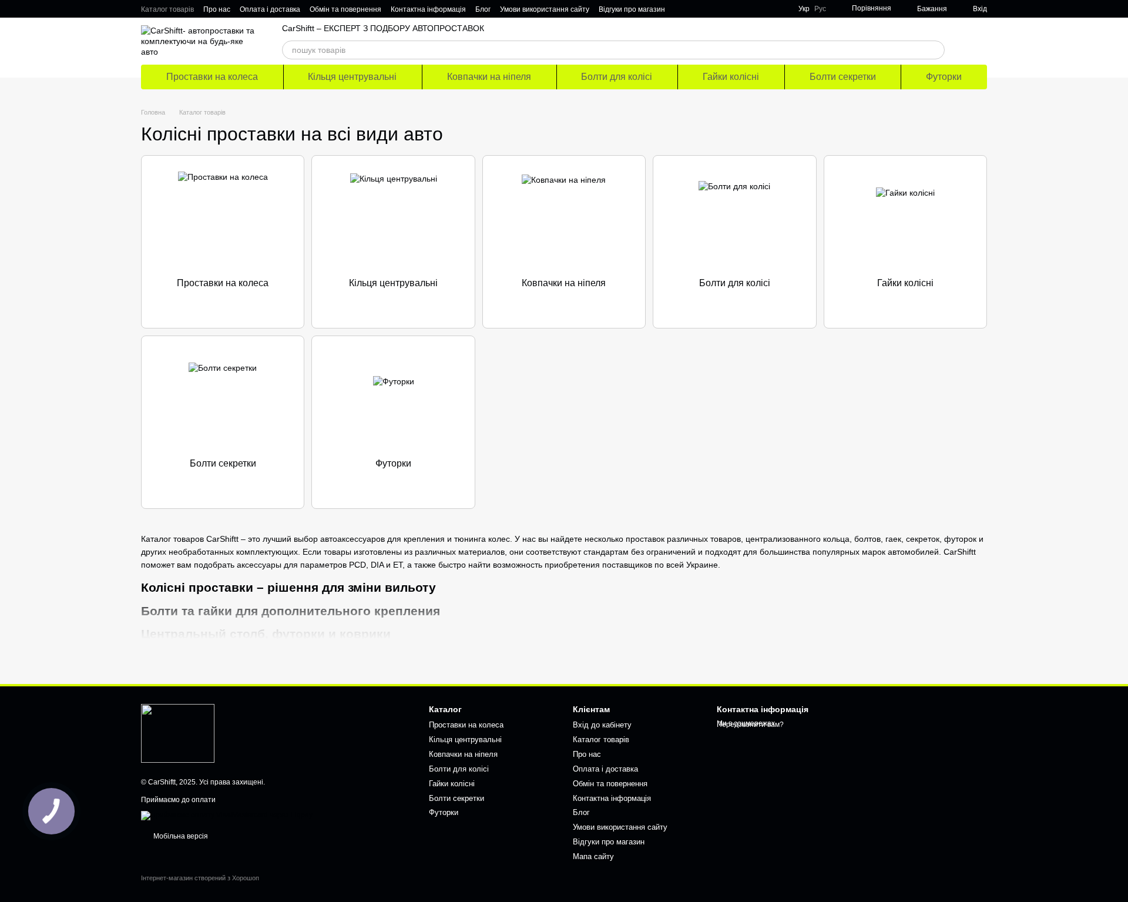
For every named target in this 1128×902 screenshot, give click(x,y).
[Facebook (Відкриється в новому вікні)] (709, 9)
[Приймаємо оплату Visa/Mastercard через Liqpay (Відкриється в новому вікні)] (227, 815)
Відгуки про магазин (632, 9)
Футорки (944, 77)
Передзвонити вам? (750, 724)
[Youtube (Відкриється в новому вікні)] (723, 9)
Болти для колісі (616, 77)
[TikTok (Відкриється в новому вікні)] (695, 9)
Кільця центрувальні (352, 77)
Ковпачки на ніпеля (489, 77)
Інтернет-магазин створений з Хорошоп (200, 877)
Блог (483, 9)
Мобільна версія (180, 836)
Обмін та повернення (345, 9)
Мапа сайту (593, 856)
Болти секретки (843, 77)
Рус (820, 8)
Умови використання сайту (544, 9)
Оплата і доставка (270, 9)
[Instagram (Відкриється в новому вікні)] (681, 9)
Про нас (216, 9)
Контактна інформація (428, 9)
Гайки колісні (731, 77)
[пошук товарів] (935, 50)
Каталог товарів (167, 9)
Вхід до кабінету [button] (602, 724)
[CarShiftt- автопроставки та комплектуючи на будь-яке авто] (177, 733)
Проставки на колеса (212, 77)
